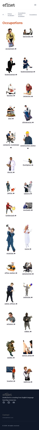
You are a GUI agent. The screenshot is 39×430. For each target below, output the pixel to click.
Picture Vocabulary (11, 14)
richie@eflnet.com (7, 417)
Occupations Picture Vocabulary (21, 14)
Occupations (33, 14)
